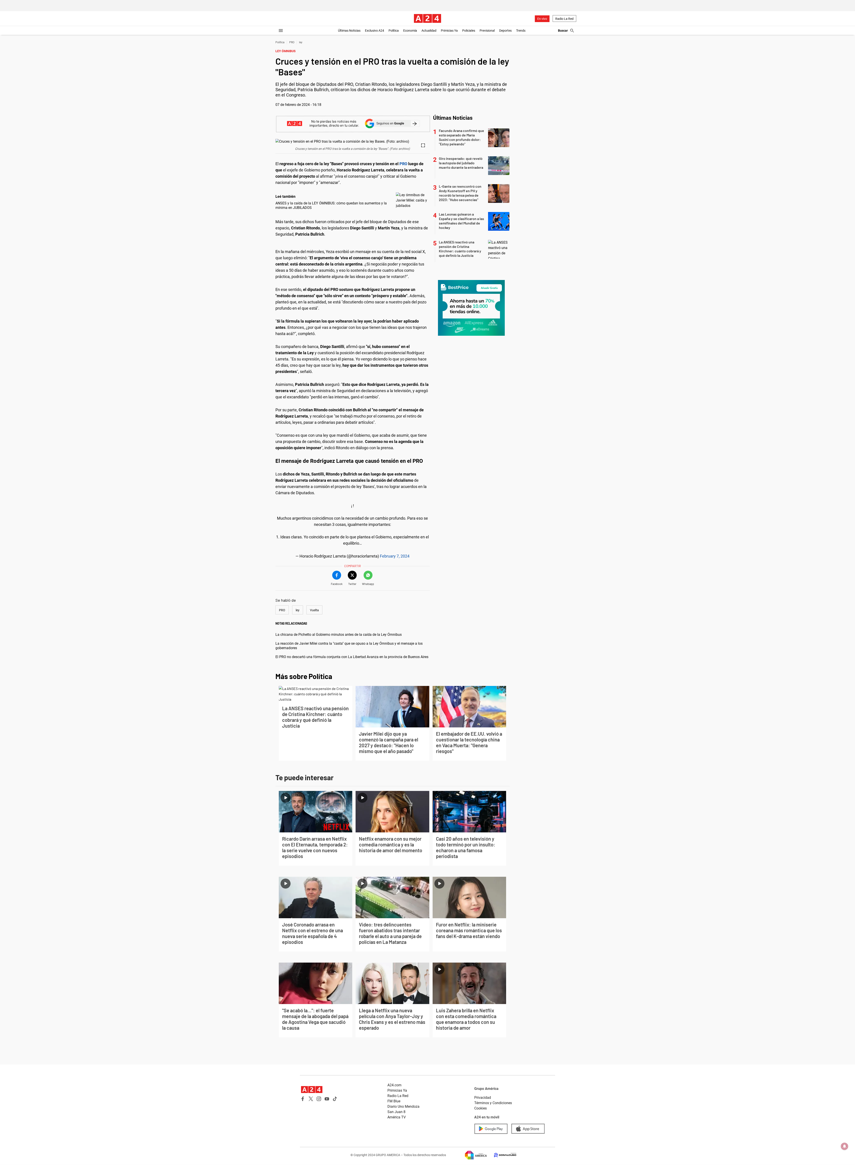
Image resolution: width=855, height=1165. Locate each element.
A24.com (394, 1085)
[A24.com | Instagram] (319, 1099)
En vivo (542, 19)
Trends (520, 30)
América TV (396, 1117)
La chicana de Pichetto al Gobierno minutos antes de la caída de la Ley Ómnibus (338, 634)
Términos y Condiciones (493, 1103)
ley (300, 42)
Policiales (468, 30)
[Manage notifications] (844, 1146)
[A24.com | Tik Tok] (335, 1099)
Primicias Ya (449, 30)
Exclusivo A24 (374, 30)
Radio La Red (564, 19)
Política (394, 30)
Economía (410, 30)
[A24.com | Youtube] (327, 1099)
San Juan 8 (396, 1112)
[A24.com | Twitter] (311, 1099)
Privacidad (482, 1097)
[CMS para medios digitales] (501, 1155)
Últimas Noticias (349, 30)
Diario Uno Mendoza (403, 1106)
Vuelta (314, 610)
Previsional (487, 30)
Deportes (505, 30)
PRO (291, 42)
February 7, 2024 (394, 556)
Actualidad (428, 30)
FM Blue (393, 1101)
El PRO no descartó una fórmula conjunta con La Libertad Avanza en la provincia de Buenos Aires (351, 657)
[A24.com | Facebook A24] (303, 1099)
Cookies (480, 1108)
